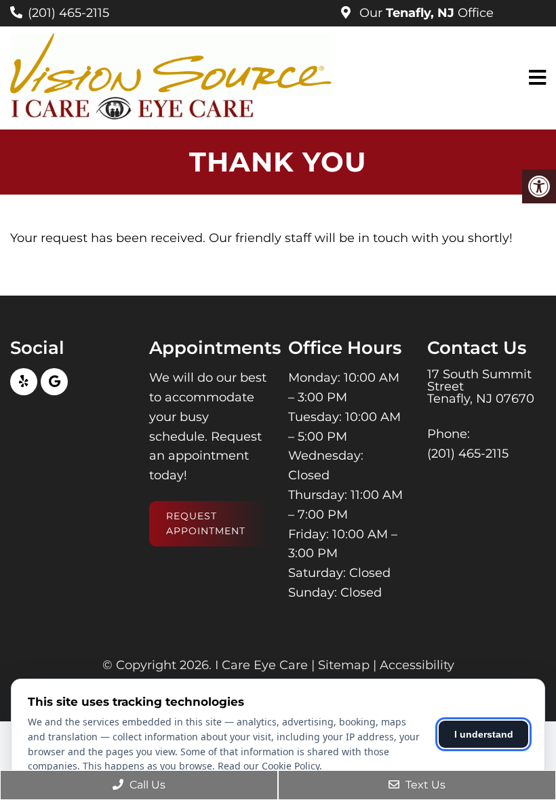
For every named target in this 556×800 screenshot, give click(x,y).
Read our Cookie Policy (268, 765)
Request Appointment (205, 523)
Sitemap (344, 665)
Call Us (146, 784)
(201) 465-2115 (68, 12)
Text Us (424, 784)
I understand (483, 734)
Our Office (425, 12)
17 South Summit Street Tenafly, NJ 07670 (480, 386)
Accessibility (417, 665)
